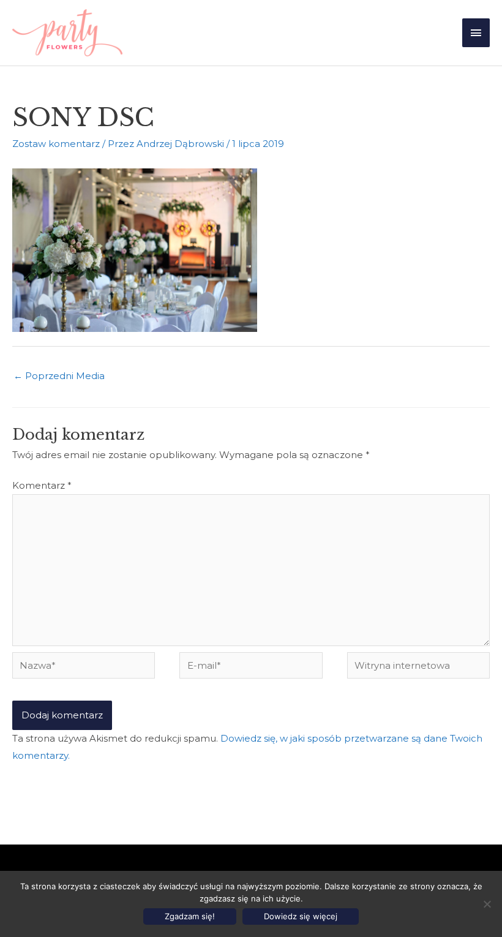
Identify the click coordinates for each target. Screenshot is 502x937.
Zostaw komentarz (56, 143)
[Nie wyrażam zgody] (487, 904)
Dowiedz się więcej (300, 916)
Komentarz (42, 485)
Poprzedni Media (59, 376)
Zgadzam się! (190, 916)
